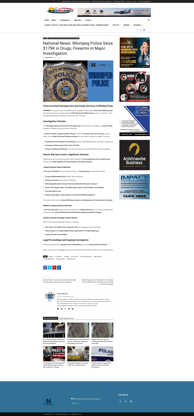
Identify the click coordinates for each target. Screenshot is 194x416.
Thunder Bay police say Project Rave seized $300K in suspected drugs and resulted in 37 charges (54, 365)
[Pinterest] (54, 268)
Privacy (128, 1)
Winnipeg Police (71, 259)
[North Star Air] (114, 12)
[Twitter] (140, 29)
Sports (88, 20)
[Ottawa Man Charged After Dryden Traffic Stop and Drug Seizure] (78, 353)
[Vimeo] (69, 309)
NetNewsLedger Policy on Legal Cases (101, 1)
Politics (116, 25)
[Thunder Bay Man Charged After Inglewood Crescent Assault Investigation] (102, 353)
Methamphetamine (49, 259)
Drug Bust (66, 256)
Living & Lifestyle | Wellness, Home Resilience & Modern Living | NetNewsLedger (76, 25)
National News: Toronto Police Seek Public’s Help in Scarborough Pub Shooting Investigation (59, 281)
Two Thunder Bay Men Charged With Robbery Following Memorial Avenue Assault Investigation (54, 341)
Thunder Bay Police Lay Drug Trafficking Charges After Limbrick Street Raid (102, 341)
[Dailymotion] (58, 309)
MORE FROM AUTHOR (66, 318)
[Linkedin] (59, 268)
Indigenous (64, 20)
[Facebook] (137, 29)
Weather (77, 20)
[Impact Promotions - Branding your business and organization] (134, 186)
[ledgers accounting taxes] (134, 121)
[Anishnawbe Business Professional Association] (134, 155)
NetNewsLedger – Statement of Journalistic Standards (76, 1)
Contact (134, 1)
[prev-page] (44, 371)
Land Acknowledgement (144, 1)
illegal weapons (98, 256)
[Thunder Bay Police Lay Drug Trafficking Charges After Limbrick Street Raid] (102, 330)
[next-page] (47, 371)
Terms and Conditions (119, 1)
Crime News (58, 256)
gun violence (74, 256)
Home (46, 20)
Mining (126, 25)
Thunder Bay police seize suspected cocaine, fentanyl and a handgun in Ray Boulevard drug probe (78, 341)
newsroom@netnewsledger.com (90, 403)
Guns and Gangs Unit (85, 256)
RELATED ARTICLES (50, 318)
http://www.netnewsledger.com (65, 296)
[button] (148, 20)
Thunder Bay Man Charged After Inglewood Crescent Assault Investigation (101, 365)
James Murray (49, 57)
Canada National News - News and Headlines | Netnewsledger (71, 35)
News (54, 20)
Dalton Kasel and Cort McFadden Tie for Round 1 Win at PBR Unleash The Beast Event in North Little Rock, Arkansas (97, 282)
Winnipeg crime (60, 259)
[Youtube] (144, 29)
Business (137, 25)
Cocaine (51, 256)
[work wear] (134, 87)
